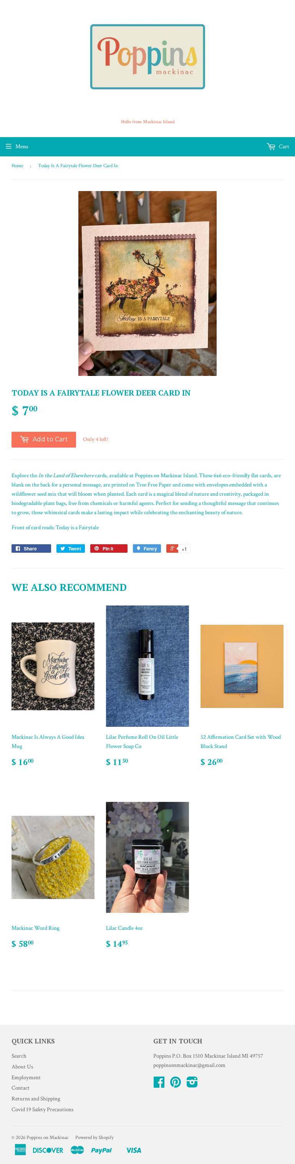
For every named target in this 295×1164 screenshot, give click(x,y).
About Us (22, 1066)
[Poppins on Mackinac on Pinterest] (175, 1085)
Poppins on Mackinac (47, 1137)
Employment (26, 1077)
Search (19, 1056)
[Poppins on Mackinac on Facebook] (159, 1085)
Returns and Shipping (36, 1098)
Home (17, 166)
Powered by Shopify (94, 1137)
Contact (21, 1088)
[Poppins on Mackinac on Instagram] (192, 1085)
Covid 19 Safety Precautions (42, 1109)
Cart (283, 146)
